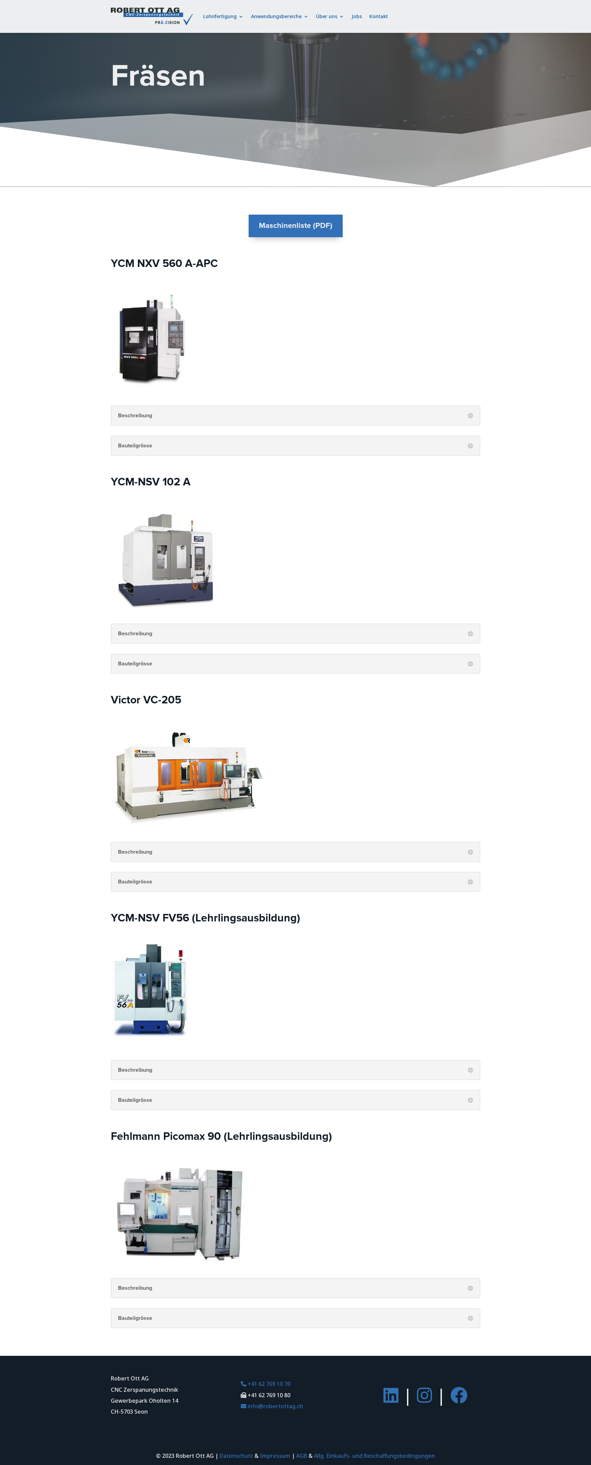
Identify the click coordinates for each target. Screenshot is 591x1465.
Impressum (275, 1456)
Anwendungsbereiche (276, 16)
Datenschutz (236, 1456)
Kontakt (378, 16)
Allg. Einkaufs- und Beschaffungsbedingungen (374, 1456)
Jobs (357, 16)
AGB (301, 1456)
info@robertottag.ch (272, 1406)
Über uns (326, 16)
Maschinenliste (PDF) (295, 225)
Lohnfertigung (220, 16)
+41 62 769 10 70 (265, 1384)
